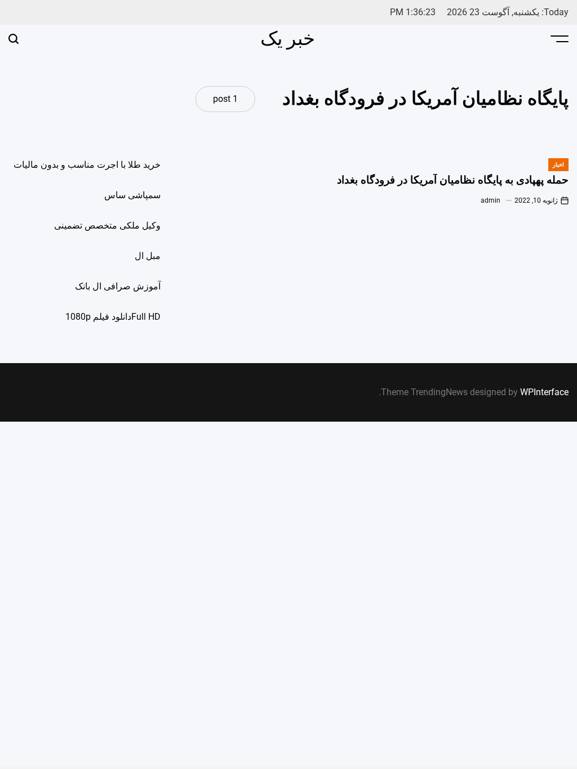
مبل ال (148, 256)
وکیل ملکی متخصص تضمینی (107, 225)
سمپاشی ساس (132, 195)
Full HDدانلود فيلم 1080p (113, 316)
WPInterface (544, 392)
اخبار (558, 165)
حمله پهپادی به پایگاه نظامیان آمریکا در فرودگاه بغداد (453, 179)
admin (490, 200)
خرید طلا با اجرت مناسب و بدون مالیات (87, 164)
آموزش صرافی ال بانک (118, 286)
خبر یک (287, 38)
